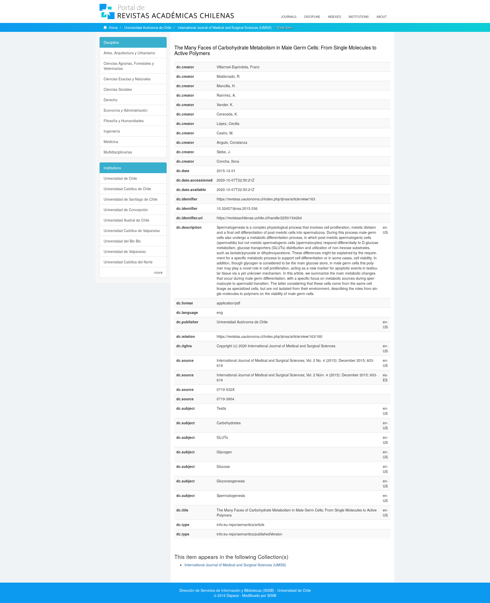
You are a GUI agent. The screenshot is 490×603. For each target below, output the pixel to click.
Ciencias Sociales (118, 89)
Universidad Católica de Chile (127, 188)
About (381, 17)
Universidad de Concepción (126, 209)
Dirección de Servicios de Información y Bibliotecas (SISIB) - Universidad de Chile (245, 590)
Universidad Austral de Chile (126, 220)
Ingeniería (112, 131)
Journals (289, 17)
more (158, 272)
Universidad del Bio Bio (122, 240)
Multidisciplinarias (118, 152)
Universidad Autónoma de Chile (147, 27)
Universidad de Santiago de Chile (130, 199)
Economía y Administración (126, 110)
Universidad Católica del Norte (128, 261)
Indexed (334, 17)
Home (113, 27)
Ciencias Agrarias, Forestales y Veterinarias (129, 66)
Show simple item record (194, 39)
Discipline (312, 17)
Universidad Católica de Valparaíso (132, 230)
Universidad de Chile (120, 178)
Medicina (111, 141)
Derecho (110, 99)
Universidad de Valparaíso (125, 251)
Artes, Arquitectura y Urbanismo (129, 52)
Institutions (359, 17)
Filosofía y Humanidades (124, 120)
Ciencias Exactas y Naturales (127, 78)
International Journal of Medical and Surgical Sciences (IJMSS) (225, 27)
